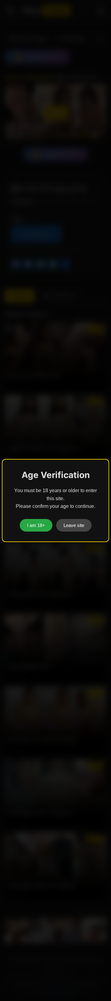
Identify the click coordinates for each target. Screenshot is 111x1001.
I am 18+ (36, 525)
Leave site (74, 525)
